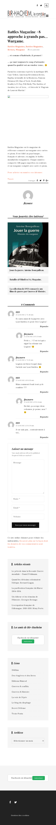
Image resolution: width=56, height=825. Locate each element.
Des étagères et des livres (24, 675)
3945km (15, 670)
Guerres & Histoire (20, 692)
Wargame (20, 49)
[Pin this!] (43, 180)
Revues (11, 49)
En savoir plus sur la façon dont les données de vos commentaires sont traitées (28, 544)
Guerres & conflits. (20, 686)
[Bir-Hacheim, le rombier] (27, 17)
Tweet (10, 179)
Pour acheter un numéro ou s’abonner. (25, 172)
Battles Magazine (16, 46)
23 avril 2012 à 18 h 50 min (25, 380)
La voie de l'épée (19, 697)
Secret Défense (19, 708)
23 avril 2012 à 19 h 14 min (33, 402)
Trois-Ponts (17, 713)
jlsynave (28, 203)
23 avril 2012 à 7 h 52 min (24, 360)
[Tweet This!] (40, 180)
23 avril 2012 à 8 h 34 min (33, 337)
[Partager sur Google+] (47, 180)
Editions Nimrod (19, 681)
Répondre (44, 326)
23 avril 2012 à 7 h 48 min (24, 315)
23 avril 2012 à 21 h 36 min (25, 426)
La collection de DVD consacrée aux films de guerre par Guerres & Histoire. (28, 290)
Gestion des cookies (20, 815)
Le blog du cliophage (21, 702)
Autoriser (28, 641)
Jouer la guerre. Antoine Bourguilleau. (27, 270)
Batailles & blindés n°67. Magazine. (26, 279)
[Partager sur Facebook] (37, 180)
